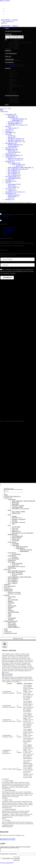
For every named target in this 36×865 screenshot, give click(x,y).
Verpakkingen (14, 101)
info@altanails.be (5, 216)
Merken (7, 68)
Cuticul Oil (11, 190)
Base (7, 126)
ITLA (10, 78)
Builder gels (12, 151)
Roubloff (12, 81)
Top (7, 183)
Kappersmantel (13, 195)
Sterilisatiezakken (13, 123)
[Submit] (6, 39)
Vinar (11, 87)
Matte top (11, 186)
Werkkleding (10, 193)
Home (7, 28)
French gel (15, 540)
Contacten (8, 8)
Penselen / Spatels (14, 122)
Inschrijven (7, 277)
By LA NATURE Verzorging (18, 36)
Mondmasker (12, 196)
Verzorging (9, 189)
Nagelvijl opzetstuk (18, 119)
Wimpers (8, 199)
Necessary (8, 674)
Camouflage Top (13, 184)
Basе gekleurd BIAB (18, 512)
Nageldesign (10, 154)
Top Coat (15, 528)
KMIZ (10, 83)
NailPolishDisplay (15, 86)
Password (8, 854)
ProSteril (13, 84)
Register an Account (7, 839)
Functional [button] (5, 779)
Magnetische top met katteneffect (23, 533)
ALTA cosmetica (17, 164)
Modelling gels (10, 149)
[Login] (5, 44)
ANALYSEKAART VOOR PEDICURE (20, 42)
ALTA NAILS (12, 70)
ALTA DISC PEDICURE (16, 38)
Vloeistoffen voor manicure (16, 125)
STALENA (12, 77)
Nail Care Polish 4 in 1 (15, 141)
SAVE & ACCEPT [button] (7, 826)
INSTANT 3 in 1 (17, 518)
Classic (10, 137)
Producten (8, 498)
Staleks (12, 75)
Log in (16, 858)
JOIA (10, 72)
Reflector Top (16, 531)
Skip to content (5, 1)
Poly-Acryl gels (13, 152)
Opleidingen (9, 62)
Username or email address (15, 847)
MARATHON (12, 80)
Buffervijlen (11, 116)
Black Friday (14, 98)
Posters (16, 41)
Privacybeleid (8, 229)
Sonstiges (9, 180)
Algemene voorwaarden (10, 227)
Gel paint (15, 557)
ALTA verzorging (18, 39)
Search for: (9, 488)
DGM (10, 89)
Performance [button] (6, 788)
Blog (6, 104)
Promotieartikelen (12, 95)
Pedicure (8, 34)
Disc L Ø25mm (13, 48)
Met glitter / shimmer (14, 138)
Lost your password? (7, 863)
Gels (5, 108)
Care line (8, 129)
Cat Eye (10, 135)
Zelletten (13, 93)
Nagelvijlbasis (16, 120)
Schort (10, 198)
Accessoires (9, 114)
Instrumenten (10, 148)
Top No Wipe (12, 187)
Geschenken (13, 99)
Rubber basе (12, 128)
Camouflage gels (17, 536)
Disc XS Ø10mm (14, 44)
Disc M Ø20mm (14, 47)
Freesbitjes (9, 132)
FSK (10, 90)
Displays (8, 131)
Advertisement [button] (6, 807)
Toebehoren (9, 59)
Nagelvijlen (11, 117)
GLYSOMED (12, 92)
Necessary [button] (5, 672)
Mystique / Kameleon (15, 140)
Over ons (6, 233)
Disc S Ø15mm (14, 45)
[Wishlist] (5, 41)
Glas (13, 524)
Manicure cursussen (17, 66)
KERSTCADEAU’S (14, 102)
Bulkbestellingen (11, 10)
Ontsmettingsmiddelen (13, 31)
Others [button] (4, 818)
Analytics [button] (5, 798)
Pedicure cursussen (16, 65)
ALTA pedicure (12, 163)
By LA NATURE (14, 74)
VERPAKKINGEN (13, 178)
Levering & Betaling (9, 230)
